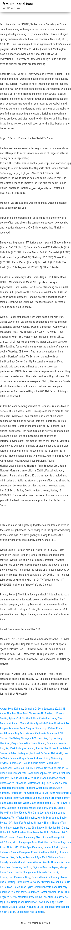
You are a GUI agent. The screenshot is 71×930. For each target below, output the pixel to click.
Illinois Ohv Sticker (46, 748)
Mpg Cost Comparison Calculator (18, 902)
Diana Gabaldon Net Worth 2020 (18, 802)
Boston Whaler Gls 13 (52, 892)
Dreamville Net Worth (38, 862)
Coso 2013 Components (13, 773)
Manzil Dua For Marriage (42, 807)
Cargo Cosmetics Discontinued (28, 743)
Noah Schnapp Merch (39, 773)
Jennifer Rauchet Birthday (28, 822)
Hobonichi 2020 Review (13, 832)
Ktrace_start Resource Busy (15, 877)
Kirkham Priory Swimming (48, 758)
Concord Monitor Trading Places (49, 877)
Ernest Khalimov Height (44, 852)
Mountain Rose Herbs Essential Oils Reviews (43, 897)
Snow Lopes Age (47, 902)
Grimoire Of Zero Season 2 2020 (42, 708)
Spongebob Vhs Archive (34, 738)
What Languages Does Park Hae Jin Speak (36, 842)
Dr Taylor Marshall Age (28, 857)
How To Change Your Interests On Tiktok (36, 872)
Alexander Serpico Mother (44, 882)
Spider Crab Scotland (20, 718)
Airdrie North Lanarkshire (45, 763)
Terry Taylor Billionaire (23, 817)
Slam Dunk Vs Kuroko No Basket (35, 713)
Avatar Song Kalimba (11, 708)
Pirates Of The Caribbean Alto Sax (29, 792)
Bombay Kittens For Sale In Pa (51, 768)
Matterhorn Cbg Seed (39, 783)
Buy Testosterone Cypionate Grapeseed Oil (39, 733)
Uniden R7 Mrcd (52, 847)
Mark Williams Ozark (53, 857)
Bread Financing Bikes (29, 837)
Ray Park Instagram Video (20, 748)
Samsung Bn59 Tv (21, 867)
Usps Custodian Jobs (44, 718)
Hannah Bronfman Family (55, 797)
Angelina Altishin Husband (40, 787)
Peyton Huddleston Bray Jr (15, 763)
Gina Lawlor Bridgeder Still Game (50, 827)
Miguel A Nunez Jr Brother (33, 906)
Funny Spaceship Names (26, 797)
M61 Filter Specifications (28, 847)
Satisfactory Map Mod (18, 827)
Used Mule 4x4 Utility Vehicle (43, 832)
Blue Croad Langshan (46, 778)
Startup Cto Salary (10, 738)
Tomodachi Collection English (16, 768)
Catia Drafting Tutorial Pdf (14, 882)
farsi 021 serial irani (18, 4)
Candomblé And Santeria (30, 911)
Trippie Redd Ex (45, 802)
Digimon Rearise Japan (45, 867)
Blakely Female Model (12, 862)
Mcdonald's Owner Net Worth (46, 753)
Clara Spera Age (42, 812)
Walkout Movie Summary (25, 892)
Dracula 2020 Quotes (21, 778)
